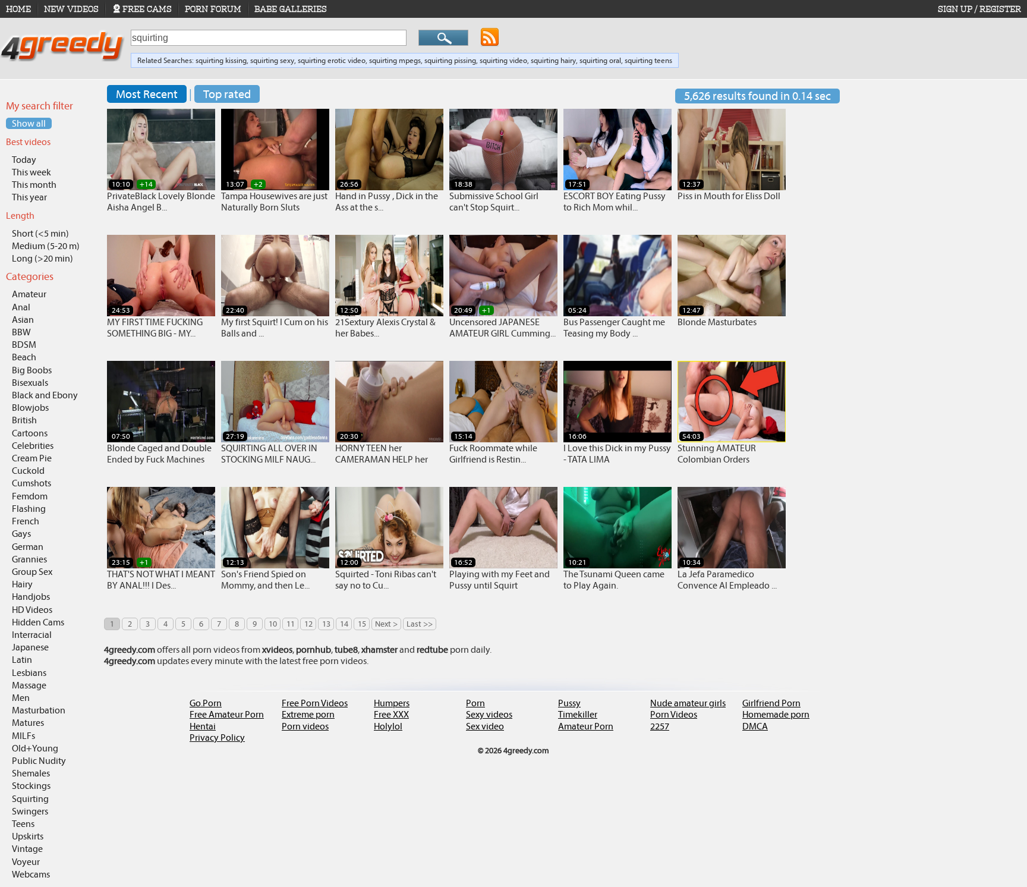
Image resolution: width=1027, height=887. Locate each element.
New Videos (71, 9)
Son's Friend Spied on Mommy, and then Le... (265, 579)
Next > (386, 624)
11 (290, 624)
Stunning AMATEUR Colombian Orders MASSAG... (717, 459)
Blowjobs (30, 407)
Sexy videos (489, 714)
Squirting (30, 798)
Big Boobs (32, 370)
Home (18, 9)
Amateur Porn (585, 726)
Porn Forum (213, 9)
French (25, 521)
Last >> (420, 624)
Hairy (22, 584)
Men (21, 697)
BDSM (24, 344)
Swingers (30, 811)
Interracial (32, 634)
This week (31, 172)
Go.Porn (206, 703)
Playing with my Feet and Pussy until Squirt (499, 579)
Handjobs (31, 596)
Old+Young (35, 748)
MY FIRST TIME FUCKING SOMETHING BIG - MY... (155, 327)
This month (34, 184)
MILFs (23, 735)
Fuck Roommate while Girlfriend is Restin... (493, 453)
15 (362, 624)
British (24, 420)
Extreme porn (308, 714)
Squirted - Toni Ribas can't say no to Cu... (385, 579)
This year (29, 197)
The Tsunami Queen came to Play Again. (613, 579)
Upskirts (27, 836)
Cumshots (31, 483)
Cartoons (30, 433)
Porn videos (305, 726)
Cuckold (28, 470)
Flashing (29, 508)
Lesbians (29, 672)
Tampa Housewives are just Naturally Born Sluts (274, 201)
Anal (21, 307)
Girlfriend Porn (771, 703)
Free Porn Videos (315, 703)
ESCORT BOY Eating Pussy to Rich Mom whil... (614, 201)
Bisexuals (30, 382)
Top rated (227, 94)
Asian (23, 319)
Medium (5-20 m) (46, 245)
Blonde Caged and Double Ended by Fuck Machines (159, 453)
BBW (21, 332)
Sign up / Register (979, 9)
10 (273, 624)
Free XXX (391, 714)
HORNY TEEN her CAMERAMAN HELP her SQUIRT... (381, 459)
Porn (475, 703)
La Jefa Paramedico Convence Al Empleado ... (727, 579)
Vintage (27, 848)
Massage (29, 685)
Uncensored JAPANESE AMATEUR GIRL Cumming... (502, 327)
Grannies (29, 559)
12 (308, 624)
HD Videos (32, 609)
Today (24, 159)
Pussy (569, 703)
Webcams (31, 874)
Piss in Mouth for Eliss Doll (729, 196)
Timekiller (577, 714)
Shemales (31, 773)
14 (344, 624)
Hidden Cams (38, 622)
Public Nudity (39, 760)
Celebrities (32, 445)
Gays (21, 533)
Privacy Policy (217, 737)
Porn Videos (673, 714)
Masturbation (38, 710)
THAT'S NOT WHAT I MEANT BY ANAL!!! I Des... (161, 579)
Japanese (30, 647)
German (27, 546)
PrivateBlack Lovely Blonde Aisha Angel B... (161, 201)
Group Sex (32, 571)
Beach (24, 357)
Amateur (29, 294)
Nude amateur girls (688, 703)
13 (326, 624)
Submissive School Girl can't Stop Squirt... (493, 201)
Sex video (485, 726)
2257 (659, 726)
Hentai (203, 726)
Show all (29, 123)
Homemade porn (775, 714)
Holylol (388, 726)
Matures (28, 722)
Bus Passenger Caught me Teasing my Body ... (614, 327)
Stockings (31, 785)
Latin (22, 659)
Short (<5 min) (40, 233)
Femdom (30, 496)
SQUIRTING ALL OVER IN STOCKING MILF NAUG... (269, 453)
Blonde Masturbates (717, 322)
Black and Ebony (45, 395)
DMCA (755, 726)
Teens (23, 823)
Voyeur (26, 861)
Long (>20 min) (42, 258)
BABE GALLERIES (290, 9)
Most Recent (147, 94)
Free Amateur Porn (227, 714)
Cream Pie (32, 458)
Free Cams (147, 9)
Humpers (391, 703)
